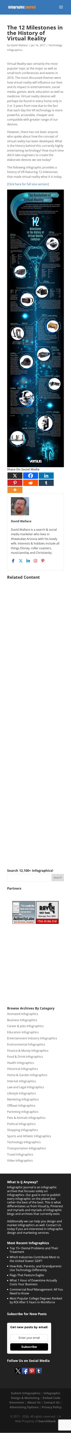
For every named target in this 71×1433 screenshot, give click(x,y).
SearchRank (47, 1421)
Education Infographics (23, 1032)
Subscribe (29, 1347)
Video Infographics (20, 1160)
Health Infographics (20, 1063)
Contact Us (52, 1402)
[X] (14, 475)
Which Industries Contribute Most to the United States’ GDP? (35, 1259)
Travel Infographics (20, 1154)
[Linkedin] (46, 475)
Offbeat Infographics (21, 1106)
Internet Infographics (21, 1081)
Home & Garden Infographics (27, 1075)
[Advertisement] (35, 719)
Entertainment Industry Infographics (32, 1038)
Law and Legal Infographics (25, 1087)
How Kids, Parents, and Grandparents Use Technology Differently (36, 1268)
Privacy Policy (52, 1407)
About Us (34, 1402)
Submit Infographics (25, 1393)
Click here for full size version (28, 184)
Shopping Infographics (22, 1130)
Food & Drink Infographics (25, 1057)
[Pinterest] (14, 483)
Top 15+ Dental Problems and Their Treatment (34, 1250)
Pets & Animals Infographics (26, 1118)
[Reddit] (30, 483)
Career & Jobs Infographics (25, 1026)
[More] (14, 490)
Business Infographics (22, 1020)
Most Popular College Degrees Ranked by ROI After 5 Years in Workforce (36, 1300)
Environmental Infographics (26, 1044)
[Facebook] (30, 475)
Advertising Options (24, 1407)
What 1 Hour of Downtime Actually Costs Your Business (33, 1282)
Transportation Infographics (26, 1148)
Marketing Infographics (23, 1099)
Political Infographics (21, 1124)
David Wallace (19, 45)
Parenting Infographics (22, 1112)
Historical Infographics (22, 1069)
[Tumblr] (46, 483)
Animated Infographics (22, 1014)
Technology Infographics (24, 1142)
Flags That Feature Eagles (27, 1275)
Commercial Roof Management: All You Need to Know (36, 1291)
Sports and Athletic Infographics (29, 1136)
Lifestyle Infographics (21, 1093)
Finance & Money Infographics (27, 1051)
